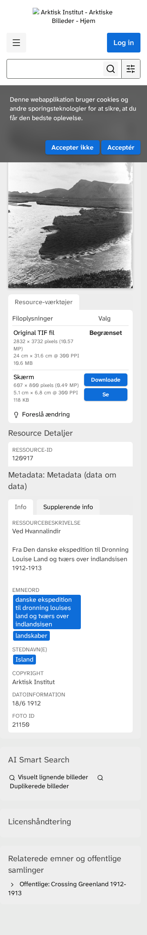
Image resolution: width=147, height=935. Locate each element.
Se (105, 394)
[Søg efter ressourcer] (110, 68)
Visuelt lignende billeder (53, 777)
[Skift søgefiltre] (130, 68)
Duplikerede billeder (38, 786)
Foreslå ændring (45, 414)
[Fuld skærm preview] (70, 205)
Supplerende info (68, 507)
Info (21, 507)
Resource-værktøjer (44, 302)
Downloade (105, 379)
